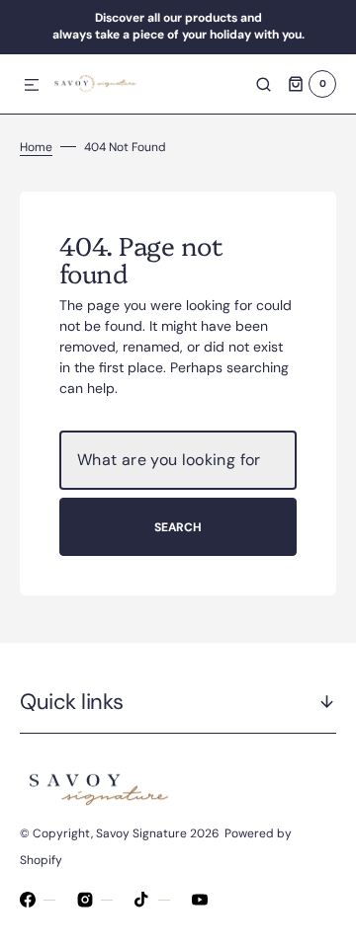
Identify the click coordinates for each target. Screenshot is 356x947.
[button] (31, 86)
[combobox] (178, 460)
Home (36, 147)
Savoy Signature (141, 833)
